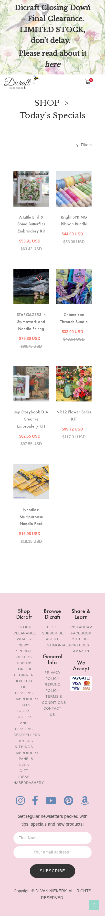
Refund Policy (52, 688)
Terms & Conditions (54, 700)
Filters (86, 145)
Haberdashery (28, 783)
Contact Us (52, 711)
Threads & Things (24, 744)
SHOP (47, 103)
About (52, 639)
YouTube (81, 639)
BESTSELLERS (26, 735)
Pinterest (81, 645)
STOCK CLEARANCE (24, 630)
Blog (52, 627)
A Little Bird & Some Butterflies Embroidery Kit (31, 224)
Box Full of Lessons (24, 687)
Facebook (81, 633)
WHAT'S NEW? (24, 642)
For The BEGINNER (24, 672)
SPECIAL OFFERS (24, 654)
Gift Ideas (24, 774)
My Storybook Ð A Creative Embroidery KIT (31, 419)
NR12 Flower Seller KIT (73, 415)
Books (24, 711)
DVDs (24, 765)
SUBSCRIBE (52, 871)
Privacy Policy (52, 676)
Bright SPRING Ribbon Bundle (74, 220)
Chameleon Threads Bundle (74, 317)
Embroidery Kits (26, 702)
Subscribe (52, 633)
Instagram (81, 627)
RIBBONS (24, 663)
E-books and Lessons (24, 723)
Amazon (81, 651)
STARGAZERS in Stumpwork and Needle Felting (31, 321)
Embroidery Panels (26, 756)
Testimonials (56, 645)
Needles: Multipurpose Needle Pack (31, 516)
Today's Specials (52, 115)
